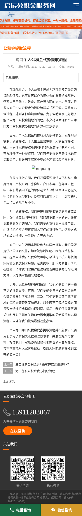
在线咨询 (18, 431)
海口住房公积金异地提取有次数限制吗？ (42, 364)
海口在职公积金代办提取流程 (35, 371)
